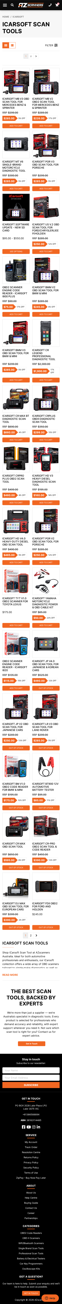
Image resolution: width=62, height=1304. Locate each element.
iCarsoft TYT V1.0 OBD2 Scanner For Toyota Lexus (15, 601)
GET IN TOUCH (31, 1293)
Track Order (31, 1147)
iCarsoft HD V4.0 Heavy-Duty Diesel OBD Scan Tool (15, 541)
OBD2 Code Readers (31, 1233)
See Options (16, 251)
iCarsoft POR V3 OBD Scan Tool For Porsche (45, 164)
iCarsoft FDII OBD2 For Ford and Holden (45, 906)
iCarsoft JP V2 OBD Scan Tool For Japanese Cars (15, 727)
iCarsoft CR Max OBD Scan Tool (13, 845)
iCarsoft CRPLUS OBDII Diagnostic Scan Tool (43, 418)
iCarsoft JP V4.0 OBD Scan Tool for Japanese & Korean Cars (45, 665)
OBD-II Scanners (31, 1238)
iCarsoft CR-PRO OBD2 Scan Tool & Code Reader (44, 846)
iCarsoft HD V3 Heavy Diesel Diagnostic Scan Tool (44, 480)
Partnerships (31, 1218)
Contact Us (31, 1208)
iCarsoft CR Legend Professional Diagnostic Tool (43, 354)
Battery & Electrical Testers (31, 1258)
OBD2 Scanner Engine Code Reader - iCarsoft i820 (14, 665)
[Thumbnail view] (5, 45)
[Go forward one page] (36, 56)
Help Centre (31, 1197)
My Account (31, 1142)
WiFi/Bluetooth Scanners (31, 1243)
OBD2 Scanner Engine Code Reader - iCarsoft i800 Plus (14, 292)
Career (31, 1213)
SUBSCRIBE (31, 1085)
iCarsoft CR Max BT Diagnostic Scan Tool (15, 418)
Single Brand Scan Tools (31, 1248)
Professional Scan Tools (31, 1253)
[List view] (12, 45)
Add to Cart (16, 126)
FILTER (49, 45)
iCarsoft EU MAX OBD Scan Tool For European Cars (15, 906)
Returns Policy (31, 1157)
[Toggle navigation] (5, 5)
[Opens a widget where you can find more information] (50, 1298)
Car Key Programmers (31, 1263)
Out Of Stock (46, 688)
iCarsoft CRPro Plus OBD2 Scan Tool (13, 478)
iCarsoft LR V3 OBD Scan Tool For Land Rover (45, 727)
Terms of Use (31, 1172)
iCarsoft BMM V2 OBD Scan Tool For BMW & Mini (45, 290)
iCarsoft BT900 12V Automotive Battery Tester (45, 786)
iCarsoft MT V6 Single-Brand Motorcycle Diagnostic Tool (13, 166)
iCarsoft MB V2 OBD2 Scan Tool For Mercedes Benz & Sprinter (45, 103)
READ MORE (10, 974)
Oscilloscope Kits (31, 1268)
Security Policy (31, 1167)
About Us (31, 1192)
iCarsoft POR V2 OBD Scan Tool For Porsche (45, 541)
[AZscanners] (31, 5)
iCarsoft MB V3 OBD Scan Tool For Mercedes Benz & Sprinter (15, 103)
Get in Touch (31, 1043)
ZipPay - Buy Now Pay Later (31, 1177)
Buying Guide (31, 1202)
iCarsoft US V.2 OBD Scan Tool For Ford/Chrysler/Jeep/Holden (45, 229)
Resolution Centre (31, 1152)
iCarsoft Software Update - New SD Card (15, 227)
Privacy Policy (31, 1162)
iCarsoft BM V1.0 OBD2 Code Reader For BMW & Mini (15, 786)
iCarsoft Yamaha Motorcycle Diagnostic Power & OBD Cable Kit (45, 603)
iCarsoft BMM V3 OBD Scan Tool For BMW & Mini (15, 353)
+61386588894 (31, 1114)
